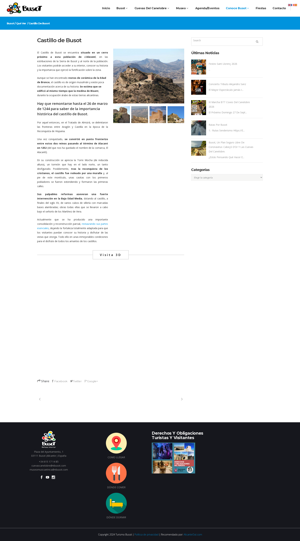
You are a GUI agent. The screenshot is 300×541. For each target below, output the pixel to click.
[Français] (292, 4)
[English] (289, 4)
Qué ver (21, 23)
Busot (10, 23)
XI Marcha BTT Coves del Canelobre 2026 (229, 104)
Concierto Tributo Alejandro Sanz (227, 84)
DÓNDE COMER (116, 487)
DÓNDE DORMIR (116, 517)
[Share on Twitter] (76, 381)
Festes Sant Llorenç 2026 (223, 63)
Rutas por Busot (218, 124)
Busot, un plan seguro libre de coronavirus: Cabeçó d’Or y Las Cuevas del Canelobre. (231, 147)
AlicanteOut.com (193, 534)
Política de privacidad (147, 534)
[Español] (295, 4)
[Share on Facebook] (59, 381)
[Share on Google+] (91, 381)
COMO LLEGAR (116, 457)
